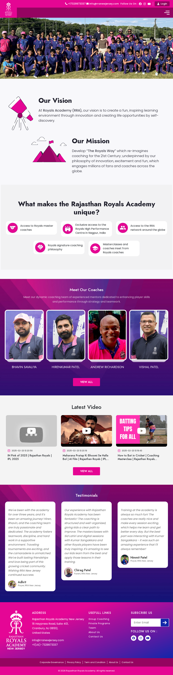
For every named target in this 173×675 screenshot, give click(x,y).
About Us (94, 632)
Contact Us (96, 636)
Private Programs (99, 623)
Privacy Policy (74, 662)
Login (164, 3)
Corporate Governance (52, 662)
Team (92, 627)
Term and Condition (94, 662)
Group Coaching (99, 619)
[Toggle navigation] (167, 12)
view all (86, 382)
